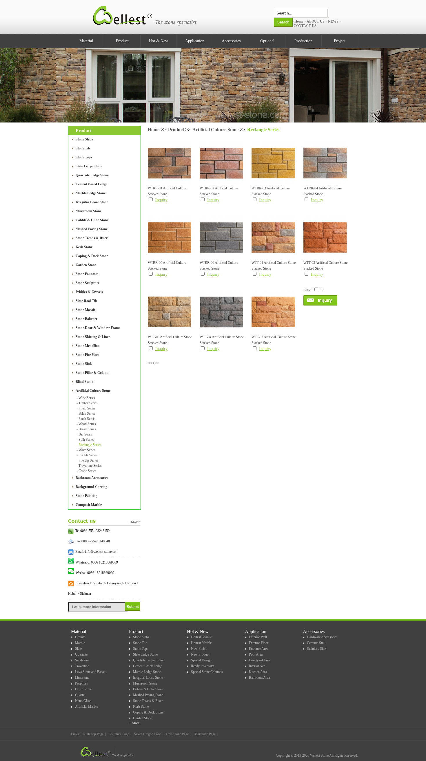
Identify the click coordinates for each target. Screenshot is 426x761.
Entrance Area (258, 649)
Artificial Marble (86, 707)
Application (194, 41)
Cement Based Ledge (91, 184)
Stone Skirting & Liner (93, 337)
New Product (200, 654)
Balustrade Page (205, 734)
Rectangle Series (263, 129)
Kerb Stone (84, 247)
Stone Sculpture (87, 283)
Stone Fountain (87, 274)
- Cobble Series (87, 455)
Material (86, 41)
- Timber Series (87, 403)
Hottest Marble (201, 643)
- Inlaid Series (86, 408)
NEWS (333, 21)
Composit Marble (89, 505)
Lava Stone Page (177, 734)
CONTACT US (305, 26)
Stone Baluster (86, 319)
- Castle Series (86, 471)
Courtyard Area (259, 660)
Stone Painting (86, 496)
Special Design (201, 660)
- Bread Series (86, 429)
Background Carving (91, 487)
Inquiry (161, 200)
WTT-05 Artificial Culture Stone (274, 337)
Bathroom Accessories (92, 478)
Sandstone (82, 660)
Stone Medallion (88, 346)
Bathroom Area (259, 678)
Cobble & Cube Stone (92, 220)
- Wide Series (86, 398)
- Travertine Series (89, 466)
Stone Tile (83, 148)
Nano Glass (83, 701)
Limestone (82, 678)
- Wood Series (86, 424)
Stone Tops (84, 157)
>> (157, 363)
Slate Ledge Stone (89, 166)
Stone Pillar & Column (93, 373)
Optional (267, 41)
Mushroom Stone (88, 211)
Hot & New (158, 41)
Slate (78, 649)
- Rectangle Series (89, 445)
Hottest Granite (201, 637)
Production (303, 41)
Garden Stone (86, 265)
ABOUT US (316, 21)
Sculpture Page (118, 734)
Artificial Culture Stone (93, 391)
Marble (80, 643)
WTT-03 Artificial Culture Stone (170, 337)
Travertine (82, 666)
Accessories (231, 41)
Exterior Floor (258, 643)
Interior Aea (257, 666)
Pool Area (256, 654)
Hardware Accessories (322, 637)
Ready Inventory (202, 666)
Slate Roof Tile (86, 301)
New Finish (199, 649)
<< (150, 363)
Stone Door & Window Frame (98, 328)
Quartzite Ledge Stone (92, 175)
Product (122, 41)
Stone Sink (84, 364)
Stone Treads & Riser (92, 238)
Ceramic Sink (316, 643)
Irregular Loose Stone (92, 202)
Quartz (79, 695)
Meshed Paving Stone (92, 229)
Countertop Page (92, 734)
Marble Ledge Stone (90, 193)
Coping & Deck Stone (92, 256)
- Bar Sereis (85, 434)
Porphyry (81, 683)
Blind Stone (84, 382)
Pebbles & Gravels (89, 292)
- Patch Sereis (86, 419)
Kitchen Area (258, 672)
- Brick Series (86, 413)
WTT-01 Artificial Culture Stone (274, 263)
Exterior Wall (258, 637)
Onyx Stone (83, 689)
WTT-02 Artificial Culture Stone (325, 263)
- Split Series (85, 440)
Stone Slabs (84, 139)
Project (339, 41)
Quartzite (81, 654)
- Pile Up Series (87, 460)
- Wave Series (86, 450)
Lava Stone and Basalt (90, 672)
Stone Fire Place (87, 355)
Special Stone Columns (207, 672)
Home (298, 21)
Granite (80, 637)
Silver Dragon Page (147, 734)
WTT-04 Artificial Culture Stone (222, 337)
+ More (134, 723)
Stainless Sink (316, 649)
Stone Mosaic (85, 310)
